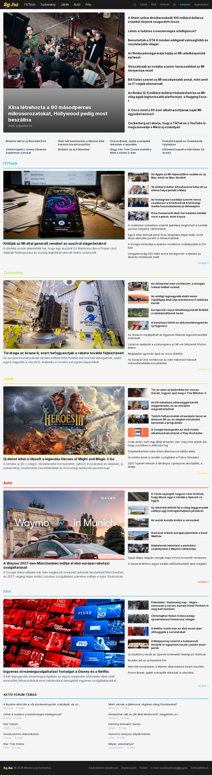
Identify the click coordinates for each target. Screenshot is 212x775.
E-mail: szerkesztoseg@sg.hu (169, 767)
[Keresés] (134, 4)
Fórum (143, 767)
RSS (153, 4)
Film (88, 4)
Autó (77, 4)
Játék (65, 4)
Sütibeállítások (200, 767)
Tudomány (48, 4)
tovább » (203, 263)
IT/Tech (29, 4)
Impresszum (128, 767)
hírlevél (164, 4)
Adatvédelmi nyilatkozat (103, 767)
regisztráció (201, 4)
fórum (143, 4)
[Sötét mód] (174, 4)
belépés (185, 4)
